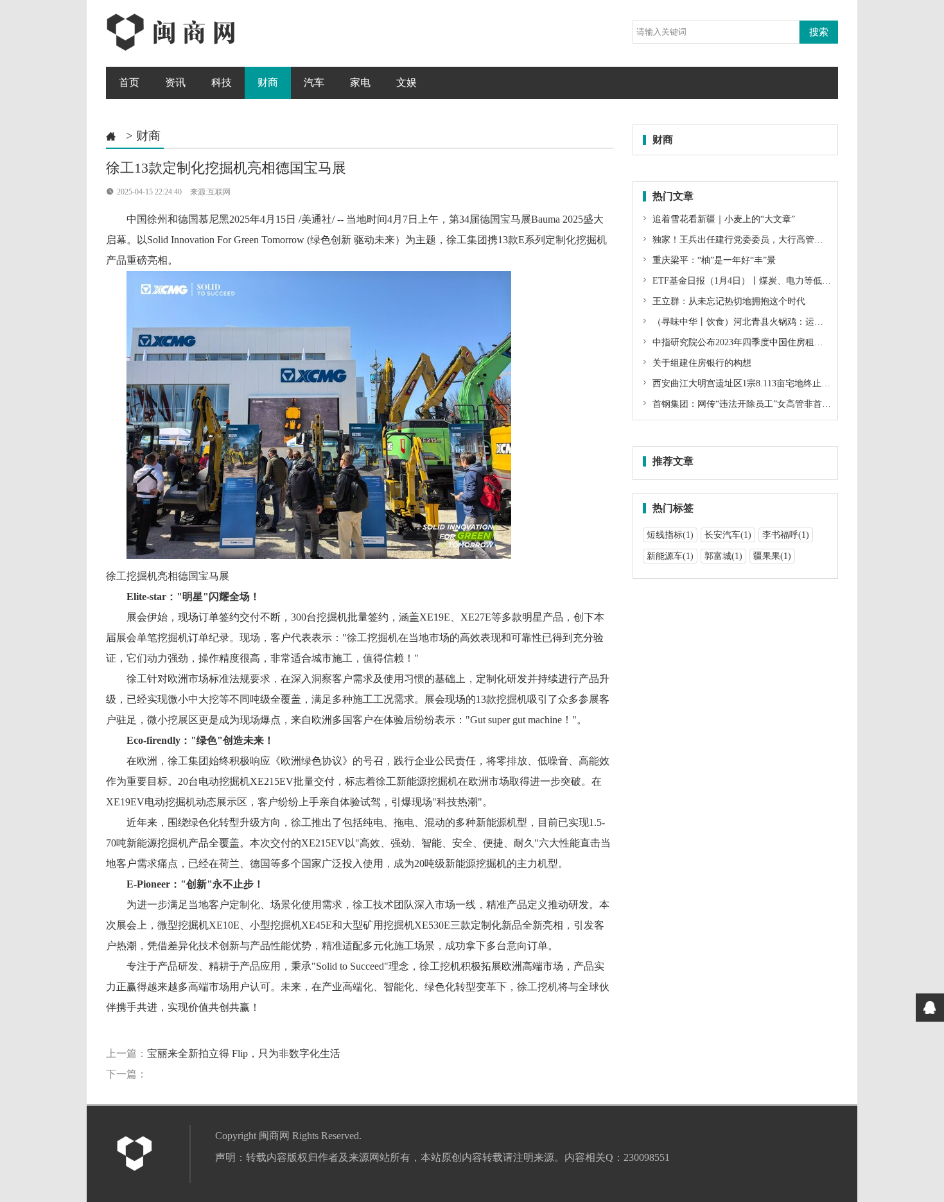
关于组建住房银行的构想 (700, 363)
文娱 (406, 82)
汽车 (314, 82)
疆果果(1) (772, 556)
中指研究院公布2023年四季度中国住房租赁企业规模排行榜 (768, 342)
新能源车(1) (670, 556)
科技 (221, 82)
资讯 (175, 82)
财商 (268, 82)
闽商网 (274, 1135)
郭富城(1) (723, 556)
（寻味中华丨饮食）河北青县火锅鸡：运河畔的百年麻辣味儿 (772, 322)
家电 (360, 82)
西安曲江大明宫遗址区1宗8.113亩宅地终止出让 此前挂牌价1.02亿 (781, 383)
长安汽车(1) (727, 535)
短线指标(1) (670, 535)
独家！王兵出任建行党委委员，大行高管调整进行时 (754, 240)
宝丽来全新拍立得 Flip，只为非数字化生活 (243, 1053)
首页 (129, 82)
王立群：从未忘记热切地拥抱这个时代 (727, 301)
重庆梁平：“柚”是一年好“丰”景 (713, 260)
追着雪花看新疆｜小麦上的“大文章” (722, 219)
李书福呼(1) (785, 535)
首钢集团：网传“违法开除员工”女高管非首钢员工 (749, 404)
